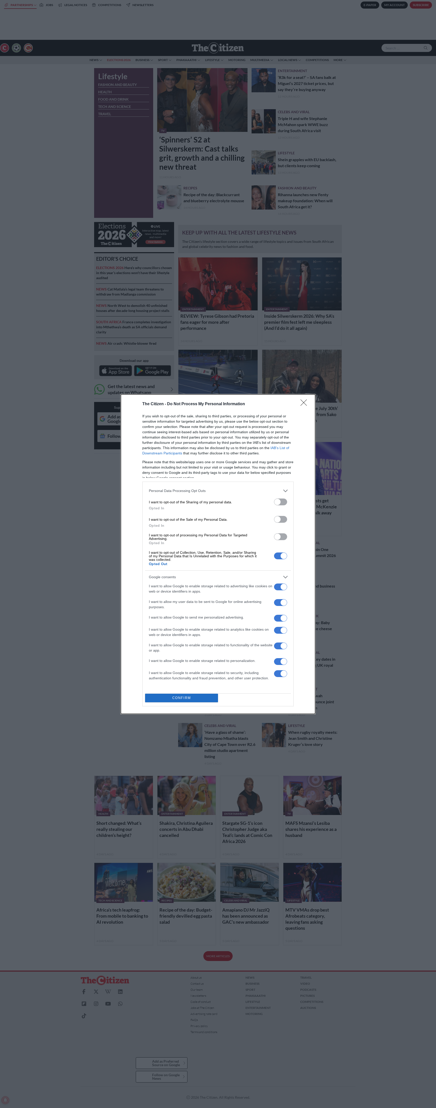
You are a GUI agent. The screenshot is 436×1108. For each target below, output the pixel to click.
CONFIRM (181, 698)
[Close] (305, 404)
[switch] (280, 502)
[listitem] (218, 490)
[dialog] (218, 554)
